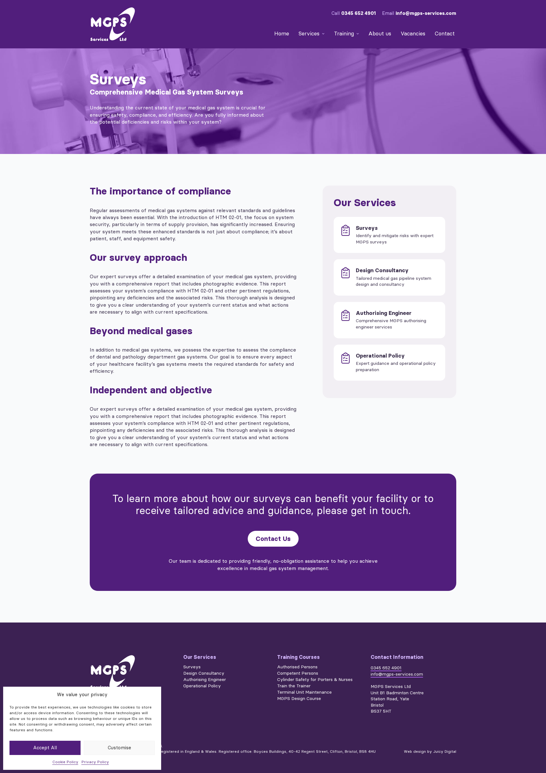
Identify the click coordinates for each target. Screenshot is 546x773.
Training (344, 33)
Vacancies (413, 33)
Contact (445, 33)
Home (281, 33)
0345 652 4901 (358, 13)
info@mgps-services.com (426, 13)
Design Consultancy (203, 673)
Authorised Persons (297, 667)
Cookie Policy (65, 762)
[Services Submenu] (322, 33)
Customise (119, 748)
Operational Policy (202, 686)
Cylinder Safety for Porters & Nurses (315, 680)
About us (379, 33)
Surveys (192, 667)
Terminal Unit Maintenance (304, 692)
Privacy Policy (95, 762)
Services (309, 33)
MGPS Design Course (299, 698)
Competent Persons (297, 673)
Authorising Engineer (204, 680)
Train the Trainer (294, 686)
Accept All (45, 748)
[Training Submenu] (357, 33)
